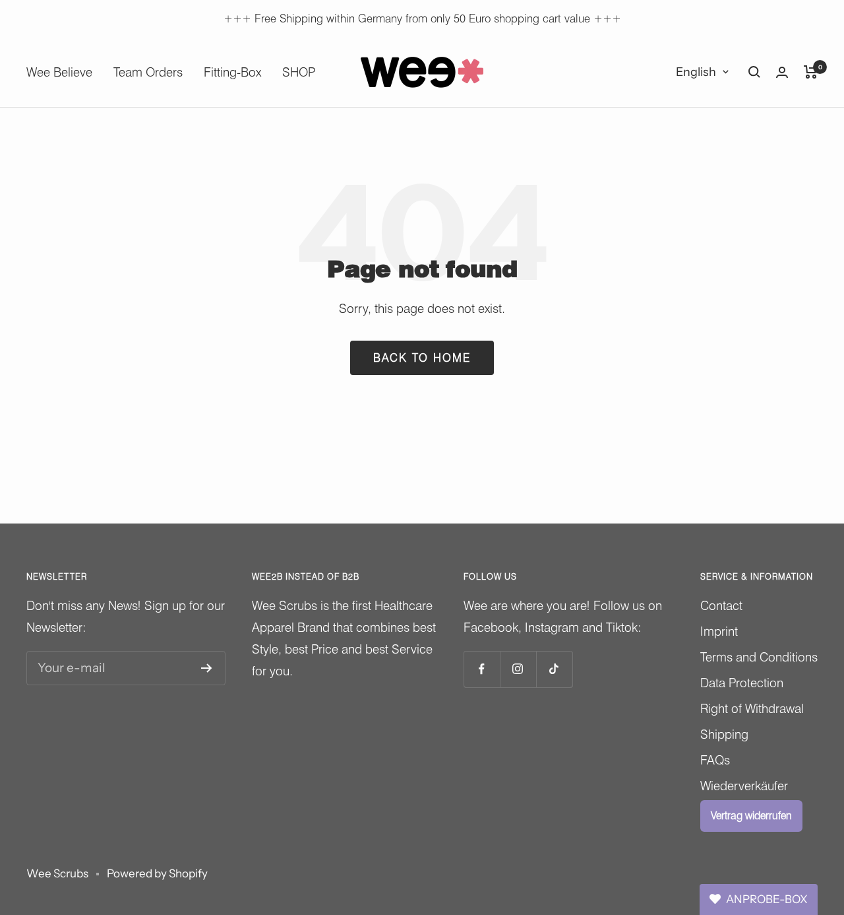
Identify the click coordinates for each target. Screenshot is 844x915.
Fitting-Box (232, 72)
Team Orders (148, 72)
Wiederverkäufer (744, 785)
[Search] (754, 72)
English (696, 72)
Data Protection (741, 682)
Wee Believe (59, 72)
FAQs (715, 760)
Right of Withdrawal (752, 708)
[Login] (782, 72)
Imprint (719, 631)
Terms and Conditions (759, 657)
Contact (721, 605)
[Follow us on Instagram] (518, 669)
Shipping (724, 734)
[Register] (206, 668)
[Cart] (811, 72)
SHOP (298, 72)
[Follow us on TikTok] (554, 669)
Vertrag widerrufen (751, 815)
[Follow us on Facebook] (482, 669)
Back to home (422, 357)
